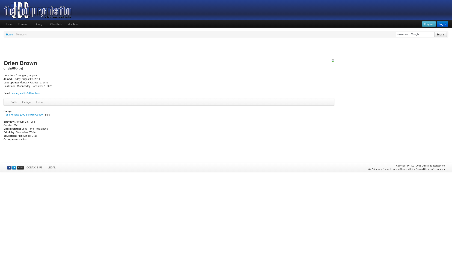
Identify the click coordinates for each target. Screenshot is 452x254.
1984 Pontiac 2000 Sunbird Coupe (23, 114)
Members (73, 24)
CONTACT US (34, 167)
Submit (440, 34)
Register (429, 24)
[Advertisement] (226, 49)
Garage (26, 102)
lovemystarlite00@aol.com (26, 93)
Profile (13, 102)
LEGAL (52, 167)
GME (20, 167)
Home (9, 24)
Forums (23, 24)
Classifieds (56, 24)
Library (39, 24)
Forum (39, 102)
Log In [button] (442, 24)
